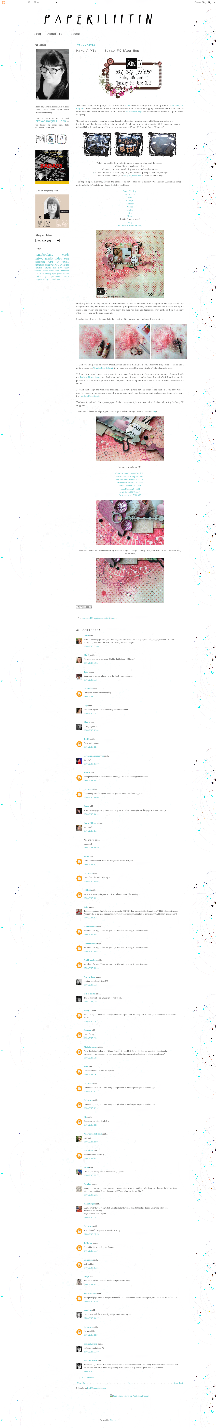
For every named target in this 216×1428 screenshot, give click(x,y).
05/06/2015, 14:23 (91, 814)
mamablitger (89, 1203)
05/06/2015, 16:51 (91, 864)
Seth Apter (39, 273)
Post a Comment (87, 1377)
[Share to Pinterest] (90, 607)
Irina (130, 212)
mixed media (44, 258)
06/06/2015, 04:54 (91, 1038)
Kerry (86, 806)
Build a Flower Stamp (90, 377)
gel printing (51, 279)
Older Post (178, 1383)
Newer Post (82, 1383)
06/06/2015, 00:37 (91, 984)
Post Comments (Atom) (96, 1387)
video (58, 258)
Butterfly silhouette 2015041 (130, 482)
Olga (86, 705)
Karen (86, 856)
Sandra (87, 772)
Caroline (87, 1184)
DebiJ (86, 635)
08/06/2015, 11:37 (91, 1334)
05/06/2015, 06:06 (91, 646)
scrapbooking (98, 618)
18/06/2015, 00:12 (91, 1371)
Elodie (130, 209)
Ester (86, 906)
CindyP (130, 203)
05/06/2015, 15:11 (91, 830)
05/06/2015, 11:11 (91, 746)
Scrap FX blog (129, 191)
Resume (74, 34)
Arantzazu (130, 194)
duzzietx (87, 1030)
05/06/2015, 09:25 (91, 696)
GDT (50, 261)
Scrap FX (89, 618)
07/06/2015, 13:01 (91, 1301)
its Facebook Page (134, 111)
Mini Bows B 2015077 (130, 491)
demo (45, 279)
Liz (85, 1117)
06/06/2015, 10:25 (91, 1091)
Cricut (58, 279)
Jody (86, 671)
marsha (38, 270)
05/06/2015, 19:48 (91, 934)
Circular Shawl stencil (103, 367)
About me (54, 34)
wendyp (87, 1310)
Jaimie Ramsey (90, 1293)
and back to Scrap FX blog (130, 225)
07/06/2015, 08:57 (91, 1250)
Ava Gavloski (89, 977)
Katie (127, 105)
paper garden (57, 273)
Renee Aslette (90, 993)
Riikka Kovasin (90, 1343)
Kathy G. (88, 1010)
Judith (87, 739)
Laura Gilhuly (90, 823)
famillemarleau (90, 926)
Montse (87, 722)
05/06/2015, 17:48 (91, 881)
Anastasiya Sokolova (93, 1133)
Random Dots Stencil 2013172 (130, 479)
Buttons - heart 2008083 (130, 495)
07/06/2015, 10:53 (91, 1267)
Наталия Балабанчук (94, 755)
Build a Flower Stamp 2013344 (130, 476)
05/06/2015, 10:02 (91, 730)
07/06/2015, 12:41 (91, 1284)
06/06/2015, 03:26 (91, 1001)
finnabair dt (41, 264)
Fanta (86, 1167)
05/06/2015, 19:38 (91, 917)
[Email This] (77, 607)
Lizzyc (86, 1276)
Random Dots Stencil (89, 395)
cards (65, 254)
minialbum (65, 270)
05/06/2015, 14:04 (91, 797)
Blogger (113, 1420)
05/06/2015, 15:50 (91, 847)
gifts (46, 276)
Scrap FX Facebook (132, 175)
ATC (57, 264)
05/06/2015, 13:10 (91, 763)
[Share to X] (84, 607)
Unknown (88, 688)
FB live (57, 267)
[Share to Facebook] (87, 607)
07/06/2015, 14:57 (91, 1318)
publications (55, 276)
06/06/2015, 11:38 (91, 1124)
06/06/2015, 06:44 (91, 1057)
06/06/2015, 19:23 (91, 1158)
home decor (54, 270)
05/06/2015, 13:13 (91, 780)
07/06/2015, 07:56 (91, 1234)
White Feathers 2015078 (130, 485)
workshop (64, 264)
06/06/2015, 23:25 (91, 1194)
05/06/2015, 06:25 (91, 662)
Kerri (86, 1066)
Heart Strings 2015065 (130, 488)
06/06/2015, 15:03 (91, 1141)
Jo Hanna (88, 1243)
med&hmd (88, 1150)
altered (48, 267)
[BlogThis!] (81, 607)
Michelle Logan (90, 1046)
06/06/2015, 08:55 (91, 1074)
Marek (87, 655)
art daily (48, 273)
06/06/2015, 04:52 (91, 1021)
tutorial (114, 618)
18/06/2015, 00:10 (91, 1351)
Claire (130, 206)
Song (130, 222)
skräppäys (107, 618)
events (45, 270)
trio (62, 279)
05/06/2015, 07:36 (91, 679)
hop (83, 618)
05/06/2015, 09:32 (91, 713)
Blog (37, 34)
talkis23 (87, 890)
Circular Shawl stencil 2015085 (129, 473)
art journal (63, 261)
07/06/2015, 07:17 (91, 1217)
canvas (50, 264)
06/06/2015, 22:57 (91, 1175)
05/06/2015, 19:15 (91, 898)
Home (130, 1383)
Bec (130, 197)
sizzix (66, 267)
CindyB (130, 200)
